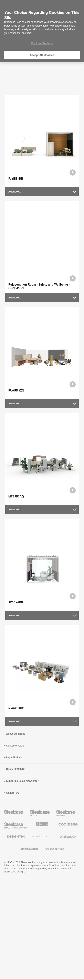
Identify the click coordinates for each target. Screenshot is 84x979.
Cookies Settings (42, 43)
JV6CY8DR (15, 602)
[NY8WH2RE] (42, 671)
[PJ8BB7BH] (42, 141)
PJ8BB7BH (15, 178)
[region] (42, 31)
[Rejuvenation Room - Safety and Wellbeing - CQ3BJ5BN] (42, 247)
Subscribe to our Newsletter (22, 781)
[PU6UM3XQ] (42, 353)
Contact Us (12, 792)
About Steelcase (15, 733)
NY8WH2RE (16, 708)
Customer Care (15, 745)
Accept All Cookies (42, 55)
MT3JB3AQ (16, 496)
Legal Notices (14, 757)
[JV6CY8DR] (42, 565)
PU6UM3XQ (16, 390)
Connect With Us (15, 769)
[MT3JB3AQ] (42, 459)
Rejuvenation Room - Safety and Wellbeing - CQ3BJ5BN (39, 286)
